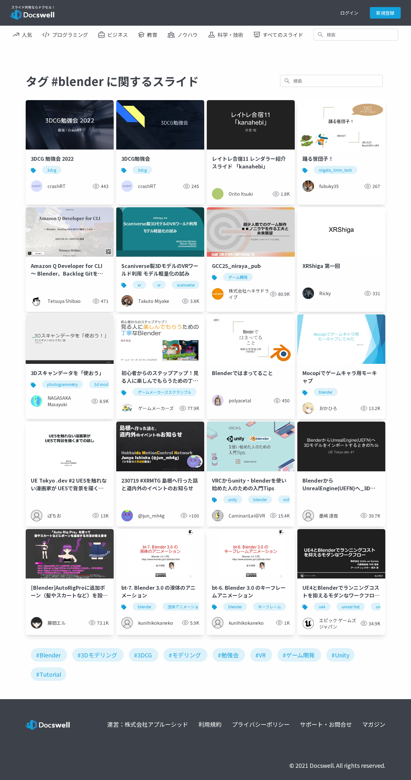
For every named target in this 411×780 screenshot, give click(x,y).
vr (159, 284)
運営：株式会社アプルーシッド (147, 724)
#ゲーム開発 (299, 655)
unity (232, 499)
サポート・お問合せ (326, 724)
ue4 (322, 606)
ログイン (349, 13)
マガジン (373, 724)
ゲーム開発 (238, 277)
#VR (260, 655)
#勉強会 (228, 655)
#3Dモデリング (97, 655)
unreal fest (351, 606)
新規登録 (385, 13)
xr (139, 284)
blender (325, 392)
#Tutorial (48, 674)
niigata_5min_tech (335, 170)
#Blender (48, 655)
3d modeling (105, 384)
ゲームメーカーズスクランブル (164, 392)
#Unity (340, 655)
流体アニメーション (185, 606)
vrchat (288, 499)
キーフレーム (269, 606)
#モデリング (185, 655)
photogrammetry (62, 384)
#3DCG (143, 655)
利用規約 (210, 724)
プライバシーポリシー (261, 724)
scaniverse (186, 284)
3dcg (51, 170)
